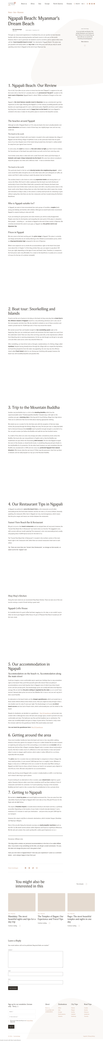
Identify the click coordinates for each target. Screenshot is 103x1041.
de (82, 4)
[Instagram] (87, 3)
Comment (10, 949)
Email (9, 979)
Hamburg (73, 1016)
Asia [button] (39, 4)
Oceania (60, 1016)
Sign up (11, 1026)
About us (24, 4)
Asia (14, 12)
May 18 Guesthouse (45, 713)
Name (9, 970)
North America (61, 1014)
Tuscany (86, 1016)
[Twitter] (33, 868)
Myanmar (20, 12)
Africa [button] (33, 4)
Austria (86, 1010)
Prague (73, 1010)
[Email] (36, 868)
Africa (59, 1008)
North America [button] (58, 4)
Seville (73, 1012)
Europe (60, 1012)
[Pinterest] (92, 3)
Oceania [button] (69, 4)
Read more (15, 30)
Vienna (73, 1008)
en (84, 4)
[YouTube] (94, 3)
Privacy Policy (30, 1020)
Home (10, 12)
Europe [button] (47, 4)
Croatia (86, 1008)
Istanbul (73, 1014)
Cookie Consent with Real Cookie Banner (10, 1040)
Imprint (85, 1036)
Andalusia (86, 1014)
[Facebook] (89, 3)
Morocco (86, 1012)
